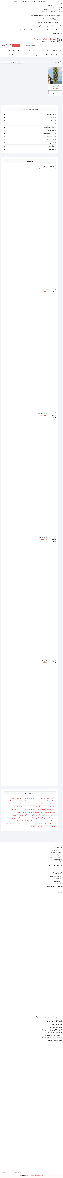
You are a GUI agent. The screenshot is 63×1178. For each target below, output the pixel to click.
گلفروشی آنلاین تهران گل (45, 39)
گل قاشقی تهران (14, 820)
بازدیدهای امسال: (57, 859)
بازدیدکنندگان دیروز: (57, 854)
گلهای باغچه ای (50, 139)
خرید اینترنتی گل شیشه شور (22, 800)
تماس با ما (36, 54)
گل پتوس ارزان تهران (41, 823)
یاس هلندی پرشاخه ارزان (36, 826)
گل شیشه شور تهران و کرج (36, 820)
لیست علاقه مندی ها (46, 54)
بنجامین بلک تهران (51, 798)
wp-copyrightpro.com (37, 1175)
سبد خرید (47, 50)
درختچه (52, 124)
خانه (60, 50)
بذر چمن (52, 117)
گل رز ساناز (43, 818)
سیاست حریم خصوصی (26, 54)
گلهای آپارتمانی (50, 136)
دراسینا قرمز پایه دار (11, 803)
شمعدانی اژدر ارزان (32, 806)
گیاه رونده (51, 142)
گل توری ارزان (15, 815)
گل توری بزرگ (52, 818)
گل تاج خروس (23, 815)
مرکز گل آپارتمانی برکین (49, 812)
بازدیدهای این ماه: (57, 857)
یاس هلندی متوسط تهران (10, 823)
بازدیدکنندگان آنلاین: (57, 850)
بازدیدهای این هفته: (57, 855)
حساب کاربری (57, 54)
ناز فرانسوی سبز (38, 812)
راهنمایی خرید (31, 50)
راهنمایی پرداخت (21, 50)
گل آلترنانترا (38, 815)
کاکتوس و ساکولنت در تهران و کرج (53, 1035)
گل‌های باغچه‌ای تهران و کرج (55, 1032)
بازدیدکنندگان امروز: (57, 852)
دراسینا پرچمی (51, 806)
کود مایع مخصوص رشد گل (49, 815)
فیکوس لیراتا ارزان (40, 809)
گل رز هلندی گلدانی (34, 818)
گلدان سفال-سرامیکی (48, 133)
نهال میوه (51, 149)
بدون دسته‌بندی (50, 114)
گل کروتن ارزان (22, 823)
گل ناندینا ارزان (51, 823)
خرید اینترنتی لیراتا (51, 800)
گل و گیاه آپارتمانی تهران (56, 1027)
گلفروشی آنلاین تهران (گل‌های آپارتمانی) (52, 1030)
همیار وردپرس (4, 1172)
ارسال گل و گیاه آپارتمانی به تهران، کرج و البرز (50, 1037)
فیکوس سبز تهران (51, 809)
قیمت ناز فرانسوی (16, 809)
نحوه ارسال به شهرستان (11, 54)
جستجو (16, 45)
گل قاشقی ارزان (24, 820)
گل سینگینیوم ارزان (15, 818)
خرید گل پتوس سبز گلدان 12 (48, 803)
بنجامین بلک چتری (41, 798)
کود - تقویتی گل (50, 130)
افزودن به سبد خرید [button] (55, 92)
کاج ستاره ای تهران (21, 812)
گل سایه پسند (25, 818)
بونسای (52, 120)
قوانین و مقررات (10, 50)
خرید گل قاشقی (9, 800)
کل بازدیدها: (59, 861)
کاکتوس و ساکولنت (49, 127)
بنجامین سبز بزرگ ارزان (29, 798)
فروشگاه (54, 50)
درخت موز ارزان (42, 806)
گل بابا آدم (31, 815)
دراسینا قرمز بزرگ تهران (23, 803)
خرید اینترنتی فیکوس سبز (15, 798)
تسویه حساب (40, 50)
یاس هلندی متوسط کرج (50, 826)
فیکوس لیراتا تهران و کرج (28, 809)
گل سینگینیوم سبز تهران (49, 820)
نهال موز (30, 812)
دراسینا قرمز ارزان (36, 803)
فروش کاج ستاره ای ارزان (19, 806)
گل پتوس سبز (31, 823)
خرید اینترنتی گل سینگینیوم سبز (37, 800)
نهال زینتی (51, 146)
